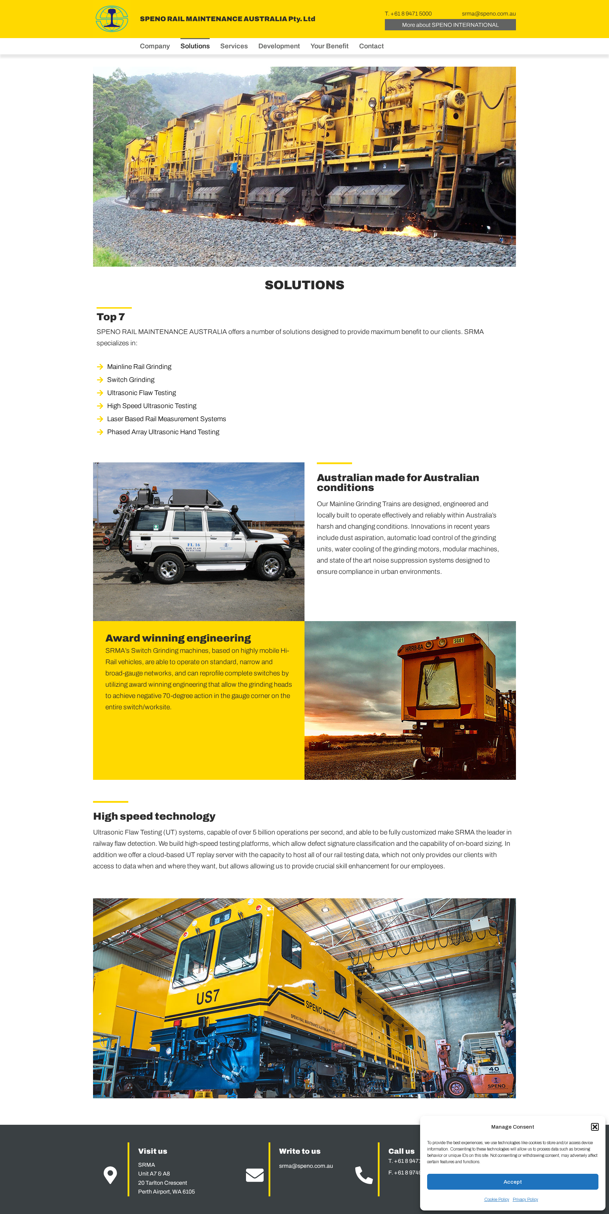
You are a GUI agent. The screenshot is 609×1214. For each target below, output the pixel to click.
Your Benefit (329, 46)
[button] (594, 1126)
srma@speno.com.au (489, 14)
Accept (513, 1182)
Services (234, 46)
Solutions (195, 46)
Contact (371, 46)
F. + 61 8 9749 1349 (411, 1173)
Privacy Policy (525, 1199)
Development (279, 46)
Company (155, 46)
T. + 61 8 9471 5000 (408, 14)
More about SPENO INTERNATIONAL (450, 25)
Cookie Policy (496, 1199)
